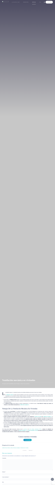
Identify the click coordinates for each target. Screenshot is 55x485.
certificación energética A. (24, 404)
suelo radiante (31, 429)
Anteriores (24, 450)
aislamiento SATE (38, 429)
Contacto (49, 2)
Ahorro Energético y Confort (18, 383)
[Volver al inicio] (5, 2)
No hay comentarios (26, 383)
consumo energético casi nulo (32, 430)
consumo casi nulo (37, 416)
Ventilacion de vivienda (24, 447)
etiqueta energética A (23, 430)
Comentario (4, 458)
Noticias (34, 2)
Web (3, 482)
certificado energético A (47, 416)
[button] (52, 479)
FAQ (40, 2)
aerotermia (25, 429)
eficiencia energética (16, 447)
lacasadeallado (11, 383)
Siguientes (30, 450)
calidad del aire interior (6, 447)
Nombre (4, 471)
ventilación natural (9, 394)
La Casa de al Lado (15, 2)
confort (11, 447)
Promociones (26, 2)
